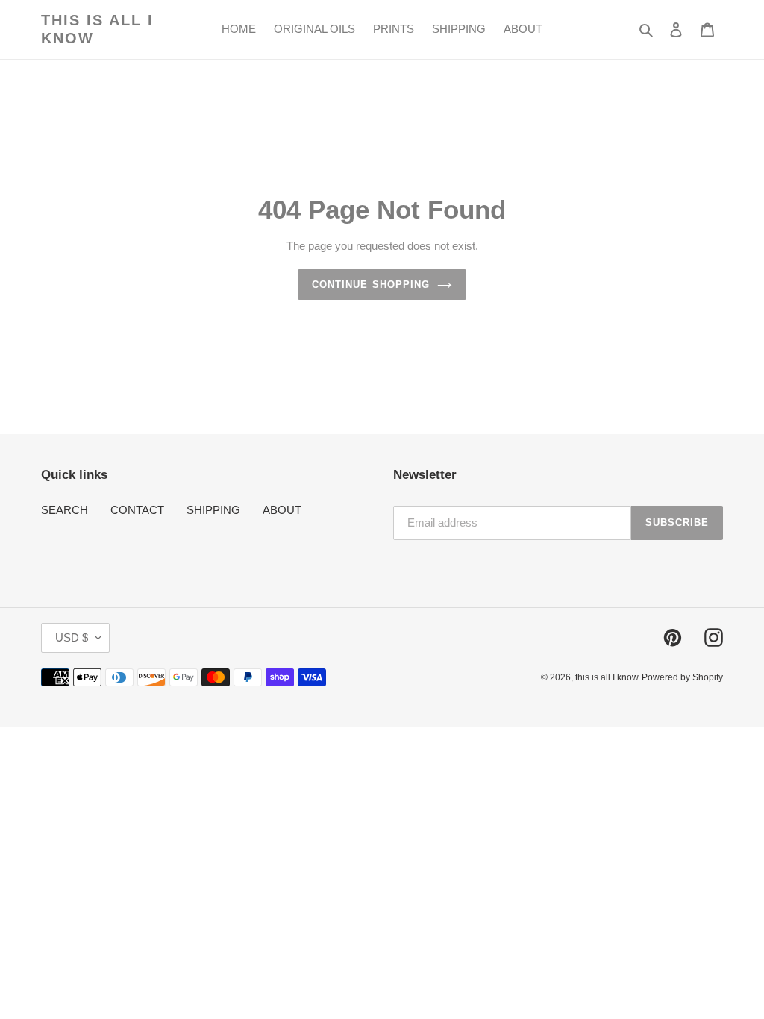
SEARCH (64, 510)
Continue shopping (371, 284)
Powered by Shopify (682, 677)
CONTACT (137, 510)
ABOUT (282, 510)
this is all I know (97, 29)
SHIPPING (213, 510)
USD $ (71, 637)
